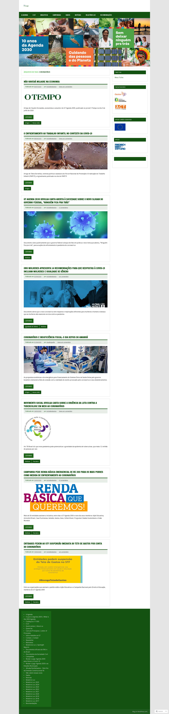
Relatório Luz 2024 (32, 685)
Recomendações (106, 15)
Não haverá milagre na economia (42, 81)
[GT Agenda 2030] (26, 6)
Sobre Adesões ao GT (33, 635)
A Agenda (24, 15)
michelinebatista (51, 86)
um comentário (63, 276)
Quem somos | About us (34, 626)
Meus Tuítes (119, 77)
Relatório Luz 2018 (32, 699)
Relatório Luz (91, 15)
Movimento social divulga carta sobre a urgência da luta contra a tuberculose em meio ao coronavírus (60, 404)
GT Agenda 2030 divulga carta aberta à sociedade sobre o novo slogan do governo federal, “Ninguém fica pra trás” (63, 201)
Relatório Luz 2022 (32, 689)
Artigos (27, 123)
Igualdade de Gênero (31, 326)
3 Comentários (63, 207)
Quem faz (29, 628)
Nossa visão (36, 123)
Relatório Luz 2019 (32, 696)
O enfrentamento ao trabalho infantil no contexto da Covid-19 (58, 133)
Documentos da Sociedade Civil (37, 654)
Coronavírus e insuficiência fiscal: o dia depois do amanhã (56, 337)
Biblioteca (44, 15)
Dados (68, 15)
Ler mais (28, 117)
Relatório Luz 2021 (32, 692)
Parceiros (36, 461)
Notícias (78, 15)
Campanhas (57, 15)
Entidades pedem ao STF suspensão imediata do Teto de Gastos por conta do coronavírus (63, 545)
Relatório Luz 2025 (32, 682)
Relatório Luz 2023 (32, 687)
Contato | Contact (32, 638)
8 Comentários (63, 480)
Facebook (118, 159)
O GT (34, 15)
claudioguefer (50, 342)
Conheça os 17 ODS (32, 621)
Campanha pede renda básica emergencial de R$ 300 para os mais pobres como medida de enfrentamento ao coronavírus (63, 473)
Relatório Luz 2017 (32, 701)
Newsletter (30, 640)
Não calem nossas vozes (34, 673)
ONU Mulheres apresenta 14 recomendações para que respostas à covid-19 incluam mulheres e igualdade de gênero (64, 270)
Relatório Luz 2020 (32, 694)
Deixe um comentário (65, 86)
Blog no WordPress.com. (140, 711)
